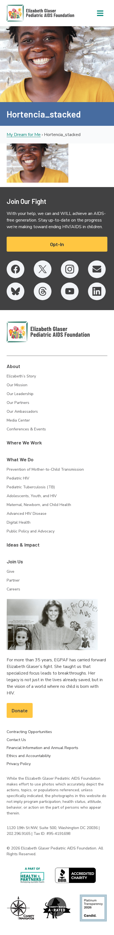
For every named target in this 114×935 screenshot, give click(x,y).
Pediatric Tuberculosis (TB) (31, 487)
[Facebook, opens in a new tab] (15, 269)
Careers (13, 589)
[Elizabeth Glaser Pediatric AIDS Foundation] (48, 332)
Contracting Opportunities (29, 731)
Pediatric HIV (18, 478)
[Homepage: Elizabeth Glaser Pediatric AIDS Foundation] (26, 13)
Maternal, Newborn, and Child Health (39, 504)
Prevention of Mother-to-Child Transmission (45, 469)
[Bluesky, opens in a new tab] (15, 291)
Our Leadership (20, 393)
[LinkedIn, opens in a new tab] (97, 291)
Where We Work (24, 442)
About (13, 366)
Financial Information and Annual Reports (42, 747)
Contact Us (16, 739)
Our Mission (17, 385)
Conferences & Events (26, 429)
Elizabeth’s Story (21, 376)
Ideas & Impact (23, 545)
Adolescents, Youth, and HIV (32, 496)
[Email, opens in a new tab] (97, 269)
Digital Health (18, 522)
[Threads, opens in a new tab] (42, 291)
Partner (13, 580)
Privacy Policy (19, 763)
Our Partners (18, 402)
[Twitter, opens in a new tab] (42, 269)
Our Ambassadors (22, 411)
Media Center (18, 420)
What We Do (20, 459)
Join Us (15, 561)
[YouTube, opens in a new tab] (70, 291)
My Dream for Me (24, 135)
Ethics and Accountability (29, 755)
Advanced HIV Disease (26, 513)
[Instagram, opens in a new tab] (70, 269)
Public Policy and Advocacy (31, 531)
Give (10, 571)
